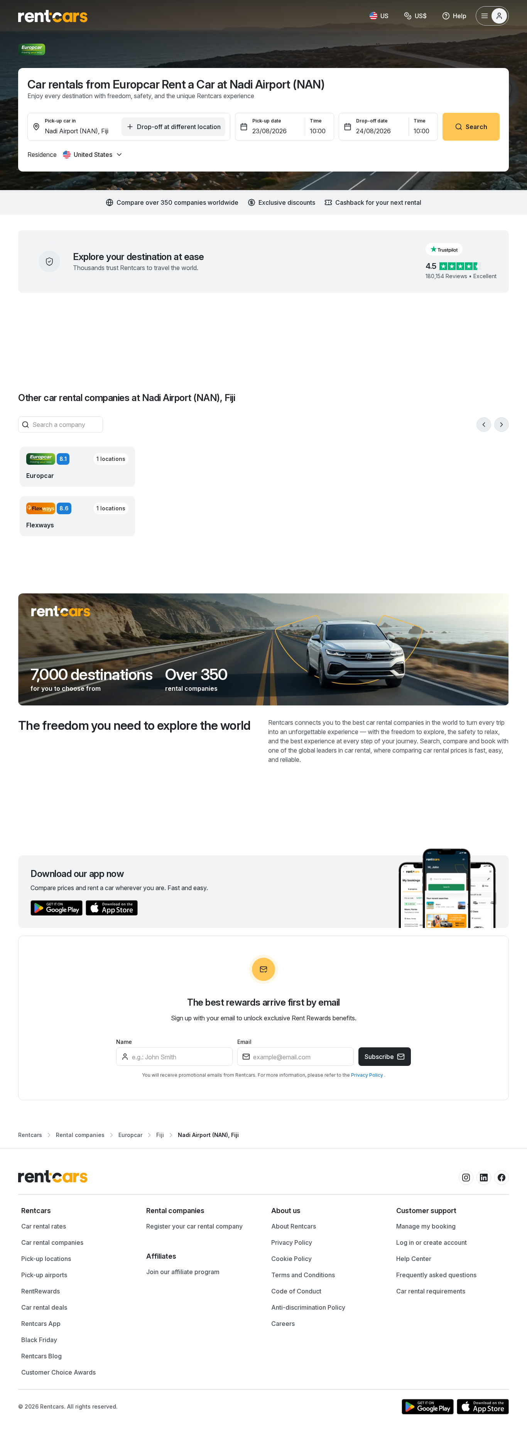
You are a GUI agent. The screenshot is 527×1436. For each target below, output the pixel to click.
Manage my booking (426, 1226)
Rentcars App (41, 1323)
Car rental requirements (430, 1291)
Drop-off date (372, 121)
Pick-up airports (44, 1275)
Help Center (413, 1259)
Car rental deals (44, 1307)
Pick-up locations (46, 1259)
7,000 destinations (91, 674)
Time (316, 121)
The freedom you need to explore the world (134, 725)
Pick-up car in (60, 121)
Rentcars (30, 1135)
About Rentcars (293, 1226)
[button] (450, 249)
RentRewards (40, 1291)
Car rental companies (52, 1242)
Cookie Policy (291, 1259)
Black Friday (39, 1340)
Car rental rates (43, 1226)
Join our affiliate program (183, 1272)
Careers (283, 1323)
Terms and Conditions (303, 1275)
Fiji (160, 1135)
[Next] (501, 424)
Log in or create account (431, 1242)
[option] (76, 1211)
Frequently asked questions (436, 1275)
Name (124, 1041)
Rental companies (80, 1135)
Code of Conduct (296, 1291)
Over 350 (196, 674)
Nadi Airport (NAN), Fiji (208, 1135)
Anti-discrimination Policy (308, 1307)
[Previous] (483, 424)
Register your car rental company (194, 1226)
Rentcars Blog (41, 1356)
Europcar (130, 1135)
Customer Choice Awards (58, 1372)
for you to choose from (65, 688)
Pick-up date (266, 121)
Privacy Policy (367, 1075)
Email (244, 1041)
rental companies (191, 688)
